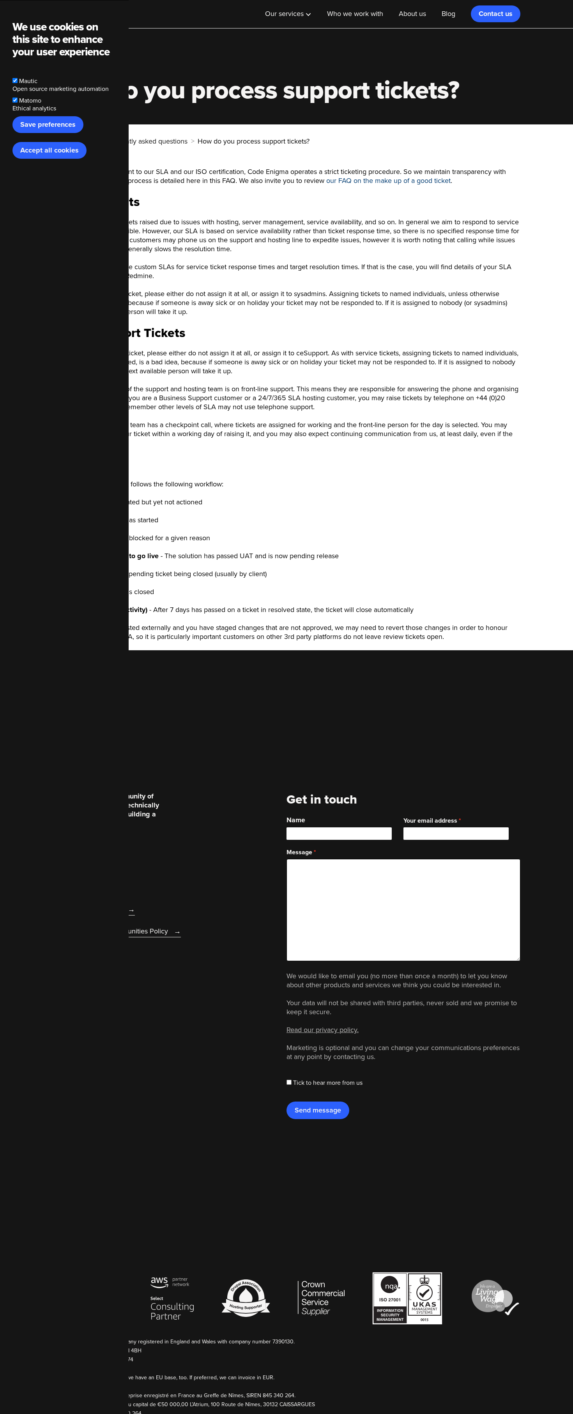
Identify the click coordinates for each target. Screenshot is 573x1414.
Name (295, 820)
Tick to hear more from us (328, 1083)
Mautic (28, 81)
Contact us (496, 13)
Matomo (30, 101)
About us (412, 13)
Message (299, 852)
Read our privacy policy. (322, 1029)
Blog (448, 13)
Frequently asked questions (145, 141)
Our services (284, 13)
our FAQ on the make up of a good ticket (388, 180)
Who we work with (355, 13)
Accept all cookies (49, 150)
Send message (318, 1110)
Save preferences (48, 124)
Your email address (430, 821)
